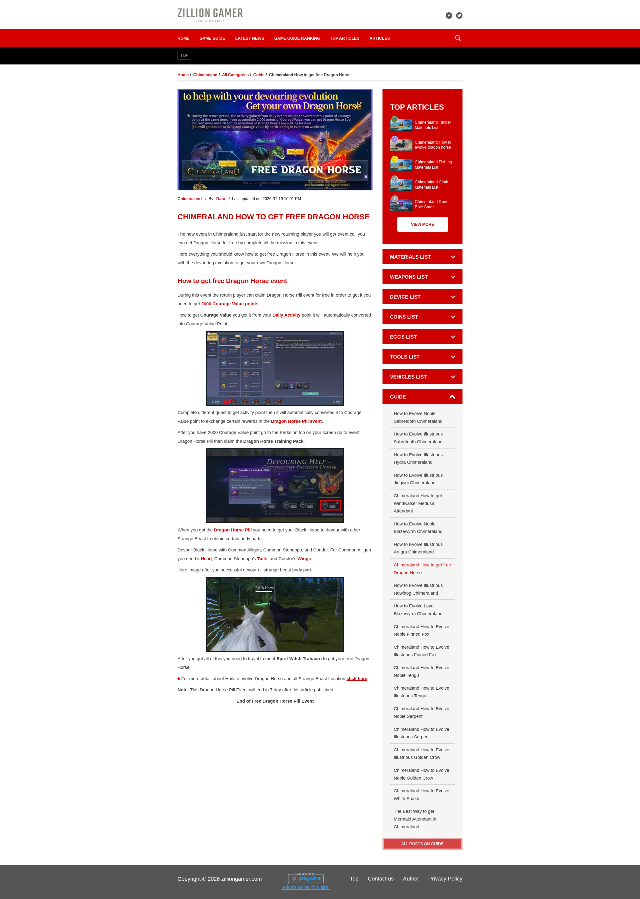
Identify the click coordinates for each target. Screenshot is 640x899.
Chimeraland (205, 75)
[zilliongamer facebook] (449, 15)
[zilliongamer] (210, 15)
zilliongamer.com (241, 879)
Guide (258, 75)
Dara (221, 199)
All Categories (235, 75)
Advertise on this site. (306, 887)
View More (422, 224)
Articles (380, 38)
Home (184, 38)
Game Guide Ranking (297, 38)
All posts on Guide (422, 844)
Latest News (249, 38)
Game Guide (212, 38)
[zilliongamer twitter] (459, 15)
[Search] (458, 37)
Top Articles (345, 38)
